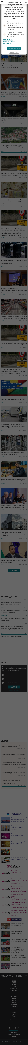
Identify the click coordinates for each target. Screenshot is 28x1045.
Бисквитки (7, 43)
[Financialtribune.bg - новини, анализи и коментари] (14, 2)
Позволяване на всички (14, 48)
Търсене (26, 2)
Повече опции (14, 52)
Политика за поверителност (9, 40)
